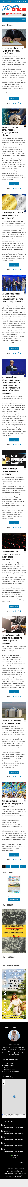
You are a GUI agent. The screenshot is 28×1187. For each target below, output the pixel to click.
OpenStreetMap (11, 1114)
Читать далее (14, 98)
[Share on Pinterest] (18, 103)
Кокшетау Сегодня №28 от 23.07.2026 (13, 1145)
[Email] (20, 103)
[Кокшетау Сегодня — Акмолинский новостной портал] (14, 8)
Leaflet (4, 1114)
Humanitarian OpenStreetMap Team (9, 1115)
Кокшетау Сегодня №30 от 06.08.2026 (13, 1133)
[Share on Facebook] (12, 103)
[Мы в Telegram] (22, 1)
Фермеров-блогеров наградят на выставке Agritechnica (10, 471)
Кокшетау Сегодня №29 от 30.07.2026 (13, 1139)
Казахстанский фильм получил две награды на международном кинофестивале (11, 555)
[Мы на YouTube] (25, 1)
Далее (23, 867)
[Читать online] (14, 884)
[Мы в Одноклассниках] (23, 1)
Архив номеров (14, 899)
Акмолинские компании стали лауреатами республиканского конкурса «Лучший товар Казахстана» (12, 297)
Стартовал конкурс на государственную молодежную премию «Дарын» (10, 131)
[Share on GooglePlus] (16, 103)
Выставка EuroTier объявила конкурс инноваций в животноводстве (12, 215)
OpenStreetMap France (7, 1117)
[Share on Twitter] (14, 103)
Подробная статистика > (22, 1162)
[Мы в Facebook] (13, 1)
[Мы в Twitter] (15, 1)
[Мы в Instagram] (17, 1)
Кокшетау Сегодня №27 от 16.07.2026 (13, 1151)
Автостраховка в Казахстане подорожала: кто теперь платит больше (12, 50)
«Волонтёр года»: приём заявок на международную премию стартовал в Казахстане (12, 639)
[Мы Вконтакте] (19, 1)
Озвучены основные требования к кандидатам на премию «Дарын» (12, 803)
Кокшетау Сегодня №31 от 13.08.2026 (13, 1127)
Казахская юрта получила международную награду (11, 722)
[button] (14, 1096)
